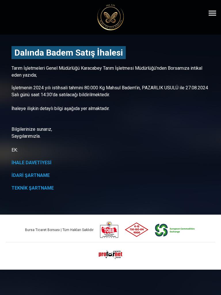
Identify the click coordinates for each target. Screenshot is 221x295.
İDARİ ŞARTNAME (31, 175)
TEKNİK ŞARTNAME (33, 188)
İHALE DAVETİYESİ (32, 162)
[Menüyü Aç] (212, 13)
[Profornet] (110, 254)
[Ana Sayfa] (110, 17)
